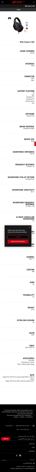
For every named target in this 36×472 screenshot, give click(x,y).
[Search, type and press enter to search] (2, 2)
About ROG (32, 443)
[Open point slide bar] (35, 144)
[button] (34, 2)
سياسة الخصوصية (30, 466)
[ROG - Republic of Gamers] (18, 2)
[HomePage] (33, 426)
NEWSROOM (32, 451)
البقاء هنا (18, 237)
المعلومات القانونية (20, 466)
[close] (29, 227)
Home (33, 447)
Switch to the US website (18, 241)
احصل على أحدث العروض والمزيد (26, 436)
